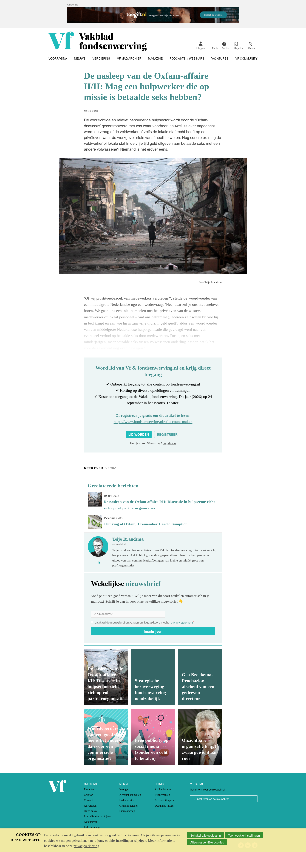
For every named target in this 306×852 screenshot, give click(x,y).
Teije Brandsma (213, 282)
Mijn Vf (124, 784)
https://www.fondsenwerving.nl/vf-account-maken (153, 421)
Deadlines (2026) (164, 805)
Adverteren (90, 805)
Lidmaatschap (92, 827)
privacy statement (182, 622)
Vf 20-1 (111, 468)
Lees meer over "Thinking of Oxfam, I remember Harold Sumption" (153, 522)
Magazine (155, 58)
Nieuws (80, 58)
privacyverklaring (86, 846)
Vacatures (219, 58)
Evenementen (162, 794)
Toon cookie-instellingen (244, 835)
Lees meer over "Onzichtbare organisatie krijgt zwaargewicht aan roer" (200, 737)
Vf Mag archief (129, 58)
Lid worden (138, 434)
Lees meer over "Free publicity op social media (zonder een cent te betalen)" (153, 737)
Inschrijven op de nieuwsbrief (213, 799)
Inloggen (200, 47)
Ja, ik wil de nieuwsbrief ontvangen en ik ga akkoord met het (144, 622)
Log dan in (169, 443)
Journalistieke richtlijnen (97, 816)
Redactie (89, 789)
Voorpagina (58, 58)
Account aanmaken (130, 794)
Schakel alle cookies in (205, 835)
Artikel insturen (163, 789)
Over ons (90, 784)
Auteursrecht (91, 821)
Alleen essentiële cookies (207, 842)
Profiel (215, 47)
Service (160, 784)
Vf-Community (246, 58)
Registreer (167, 434)
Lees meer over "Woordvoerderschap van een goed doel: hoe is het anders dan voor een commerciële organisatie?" (106, 737)
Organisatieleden (128, 805)
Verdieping (101, 58)
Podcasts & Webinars (187, 58)
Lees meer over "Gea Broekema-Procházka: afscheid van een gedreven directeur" (200, 677)
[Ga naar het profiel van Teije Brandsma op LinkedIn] (98, 562)
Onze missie (91, 810)
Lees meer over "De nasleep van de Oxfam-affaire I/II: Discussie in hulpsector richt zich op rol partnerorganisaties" (153, 501)
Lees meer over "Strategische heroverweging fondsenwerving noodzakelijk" (153, 677)
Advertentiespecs (164, 800)
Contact (88, 800)
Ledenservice (126, 800)
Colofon (88, 794)
